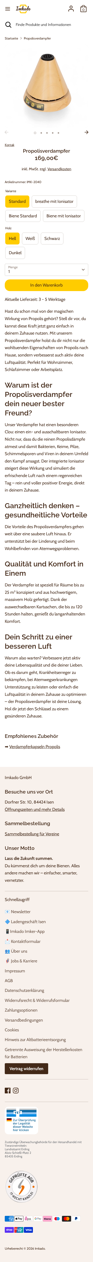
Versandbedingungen (24, 1020)
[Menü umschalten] (7, 9)
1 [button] (35, 133)
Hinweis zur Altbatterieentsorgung (35, 1039)
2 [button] (41, 133)
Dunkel (15, 252)
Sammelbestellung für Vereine (32, 834)
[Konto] (71, 7)
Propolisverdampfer (37, 38)
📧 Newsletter (18, 911)
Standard (17, 201)
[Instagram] (16, 1090)
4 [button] (52, 133)
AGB (9, 980)
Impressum (15, 971)
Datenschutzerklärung (24, 990)
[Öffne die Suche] (8, 25)
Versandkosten (59, 169)
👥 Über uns (16, 951)
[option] (46, 86)
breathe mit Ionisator (54, 201)
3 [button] (47, 133)
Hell (12, 238)
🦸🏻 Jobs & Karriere (21, 961)
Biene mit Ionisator (63, 216)
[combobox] (50, 25)
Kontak (9, 145)
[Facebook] (7, 1090)
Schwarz (52, 238)
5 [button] (58, 133)
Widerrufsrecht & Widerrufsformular (37, 1000)
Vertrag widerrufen (26, 1068)
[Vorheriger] (6, 132)
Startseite (11, 38)
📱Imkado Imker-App (25, 931)
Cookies (12, 1030)
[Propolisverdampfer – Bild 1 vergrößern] (46, 86)
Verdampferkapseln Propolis (34, 746)
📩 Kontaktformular (23, 941)
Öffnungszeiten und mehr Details (35, 809)
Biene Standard (23, 216)
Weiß (30, 238)
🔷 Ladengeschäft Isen (25, 921)
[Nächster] (86, 132)
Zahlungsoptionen (21, 1010)
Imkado (40, 1248)
